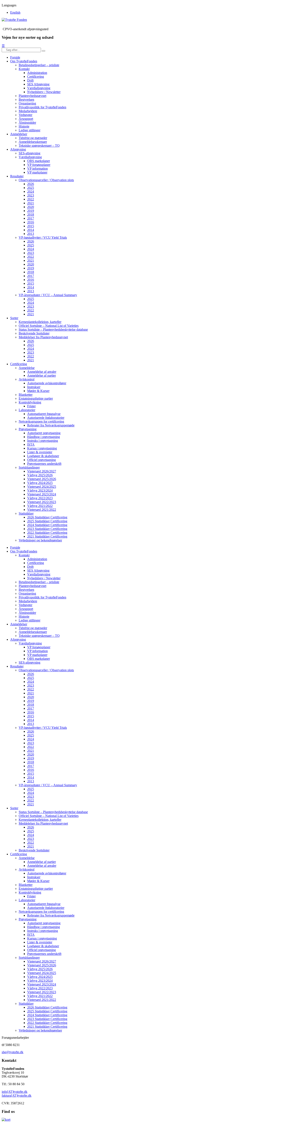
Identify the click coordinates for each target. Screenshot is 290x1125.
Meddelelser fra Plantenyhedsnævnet (43, 337)
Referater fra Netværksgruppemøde (51, 425)
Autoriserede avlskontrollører (46, 383)
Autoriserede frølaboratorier (45, 417)
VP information (37, 168)
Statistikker (26, 513)
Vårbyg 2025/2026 (40, 475)
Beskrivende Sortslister (34, 333)
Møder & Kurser (38, 391)
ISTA (31, 444)
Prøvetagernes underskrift (44, 463)
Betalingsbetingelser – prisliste (39, 65)
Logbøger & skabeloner (43, 456)
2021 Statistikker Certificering (47, 536)
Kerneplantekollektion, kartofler (40, 322)
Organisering (27, 103)
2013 (30, 233)
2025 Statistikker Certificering (47, 521)
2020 (30, 207)
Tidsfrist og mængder (33, 138)
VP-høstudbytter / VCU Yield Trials (43, 237)
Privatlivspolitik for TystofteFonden (42, 107)
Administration (37, 73)
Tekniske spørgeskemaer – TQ (39, 145)
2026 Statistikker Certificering (47, 517)
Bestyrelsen (26, 99)
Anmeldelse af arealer (41, 371)
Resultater (17, 176)
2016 (30, 222)
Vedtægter (25, 115)
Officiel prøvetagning (41, 460)
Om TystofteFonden (23, 61)
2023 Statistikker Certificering (47, 529)
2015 (30, 226)
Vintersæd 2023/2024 (41, 494)
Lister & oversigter (39, 452)
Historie (24, 126)
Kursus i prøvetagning (42, 448)
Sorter (14, 318)
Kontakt (24, 69)
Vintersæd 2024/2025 (41, 486)
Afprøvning (18, 149)
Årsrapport (26, 119)
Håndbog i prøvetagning (43, 437)
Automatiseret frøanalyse (44, 414)
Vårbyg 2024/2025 (40, 483)
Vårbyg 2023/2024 (40, 490)
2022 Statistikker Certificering (47, 532)
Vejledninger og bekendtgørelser (40, 540)
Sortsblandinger (29, 467)
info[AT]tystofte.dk (14, 1091)
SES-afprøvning (29, 153)
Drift (30, 80)
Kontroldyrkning (30, 402)
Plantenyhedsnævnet (32, 96)
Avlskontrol (26, 379)
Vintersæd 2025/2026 (41, 479)
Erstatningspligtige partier (36, 398)
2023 (30, 195)
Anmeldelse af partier (41, 375)
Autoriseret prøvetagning (44, 433)
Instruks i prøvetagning (42, 440)
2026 (30, 184)
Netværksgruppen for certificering (41, 421)
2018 (30, 214)
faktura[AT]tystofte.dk (16, 1095)
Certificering (35, 76)
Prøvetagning (28, 429)
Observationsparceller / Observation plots (46, 180)
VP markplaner (37, 172)
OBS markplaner (38, 161)
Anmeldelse (27, 368)
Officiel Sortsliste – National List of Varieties (49, 325)
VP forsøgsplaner (38, 164)
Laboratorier (27, 410)
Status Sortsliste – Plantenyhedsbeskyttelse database (53, 329)
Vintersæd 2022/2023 (41, 502)
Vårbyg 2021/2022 (40, 506)
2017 (30, 218)
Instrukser (33, 387)
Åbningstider (27, 122)
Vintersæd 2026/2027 (41, 471)
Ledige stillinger (29, 130)
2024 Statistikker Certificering (47, 525)
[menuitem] (15, 12)
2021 (30, 203)
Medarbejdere (28, 111)
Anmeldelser (18, 134)
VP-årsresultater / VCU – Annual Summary (48, 295)
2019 (30, 210)
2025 (30, 187)
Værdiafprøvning (38, 88)
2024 (30, 191)
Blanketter (25, 394)
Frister (31, 406)
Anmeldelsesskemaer (33, 141)
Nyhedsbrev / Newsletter (44, 92)
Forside (15, 57)
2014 (30, 230)
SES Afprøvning (38, 84)
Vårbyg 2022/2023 (40, 498)
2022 (30, 199)
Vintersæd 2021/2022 (41, 509)
